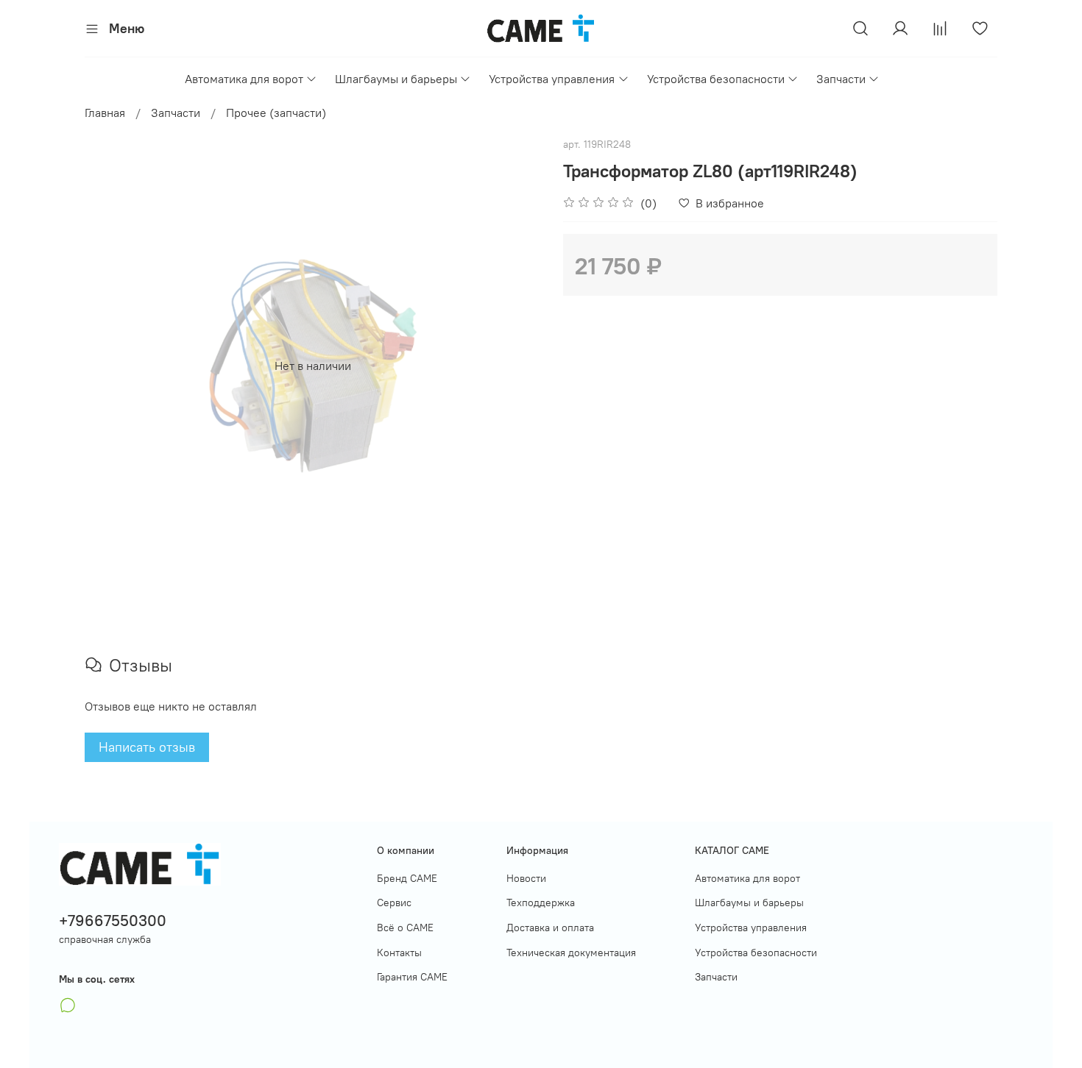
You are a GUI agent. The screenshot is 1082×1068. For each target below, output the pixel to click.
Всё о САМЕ (405, 927)
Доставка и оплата (550, 927)
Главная (105, 112)
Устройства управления (552, 78)
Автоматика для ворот (244, 78)
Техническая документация (571, 952)
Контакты (399, 952)
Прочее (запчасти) (276, 112)
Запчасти (841, 78)
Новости (526, 878)
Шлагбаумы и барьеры (396, 78)
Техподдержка (540, 902)
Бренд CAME (407, 878)
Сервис (394, 902)
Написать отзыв (147, 746)
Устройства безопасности (716, 78)
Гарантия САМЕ (412, 976)
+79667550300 (112, 920)
